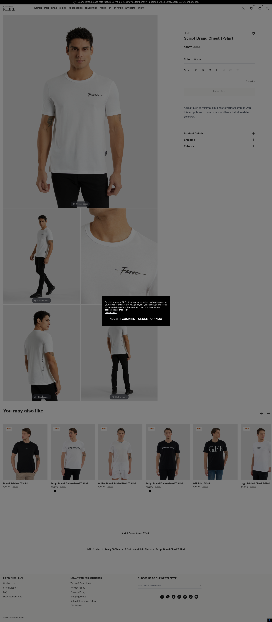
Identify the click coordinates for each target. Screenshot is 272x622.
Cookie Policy (111, 312)
